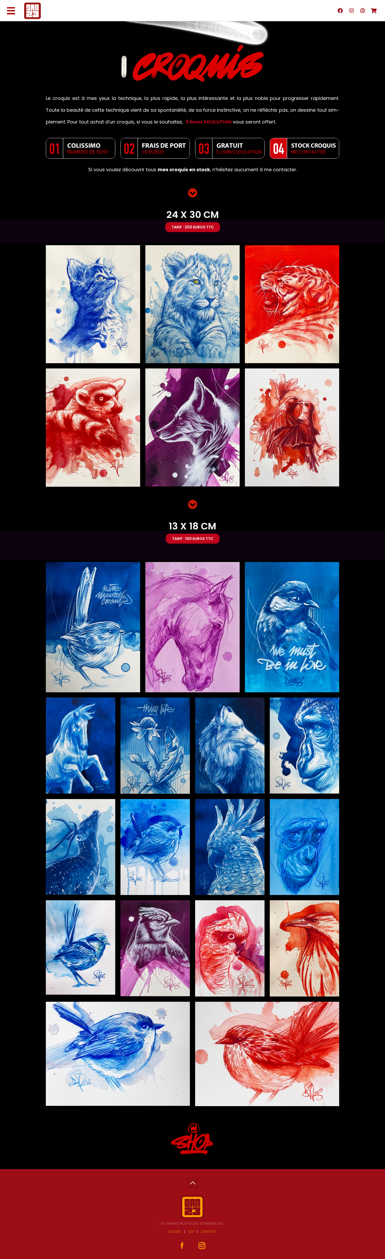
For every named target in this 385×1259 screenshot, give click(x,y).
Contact (208, 1232)
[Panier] (374, 10)
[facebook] (340, 10)
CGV (191, 1232)
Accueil (175, 1232)
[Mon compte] (362, 10)
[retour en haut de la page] (192, 1181)
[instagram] (351, 10)
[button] (192, 227)
